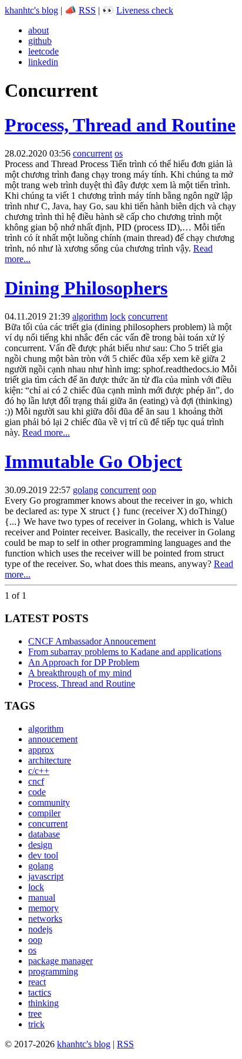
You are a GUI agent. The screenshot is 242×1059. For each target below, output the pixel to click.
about (38, 30)
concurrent (92, 153)
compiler (44, 813)
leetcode (43, 51)
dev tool (43, 855)
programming (53, 971)
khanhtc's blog (31, 10)
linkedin (43, 62)
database (44, 834)
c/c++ (38, 771)
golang (85, 490)
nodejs (40, 929)
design (40, 845)
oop (149, 490)
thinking (43, 1003)
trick (36, 1024)
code (37, 792)
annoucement (53, 739)
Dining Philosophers (86, 287)
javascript (45, 876)
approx (41, 750)
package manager (60, 961)
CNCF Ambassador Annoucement (92, 641)
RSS (87, 10)
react (37, 982)
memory (43, 908)
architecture (49, 760)
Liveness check (144, 10)
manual (41, 897)
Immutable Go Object (93, 461)
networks (45, 919)
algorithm (89, 316)
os (119, 153)
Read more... (46, 432)
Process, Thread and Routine (120, 124)
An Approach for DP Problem (83, 662)
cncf (36, 781)
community (49, 802)
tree (35, 1014)
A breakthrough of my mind (80, 673)
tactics (39, 992)
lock (118, 316)
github (40, 41)
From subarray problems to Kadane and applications (124, 652)
